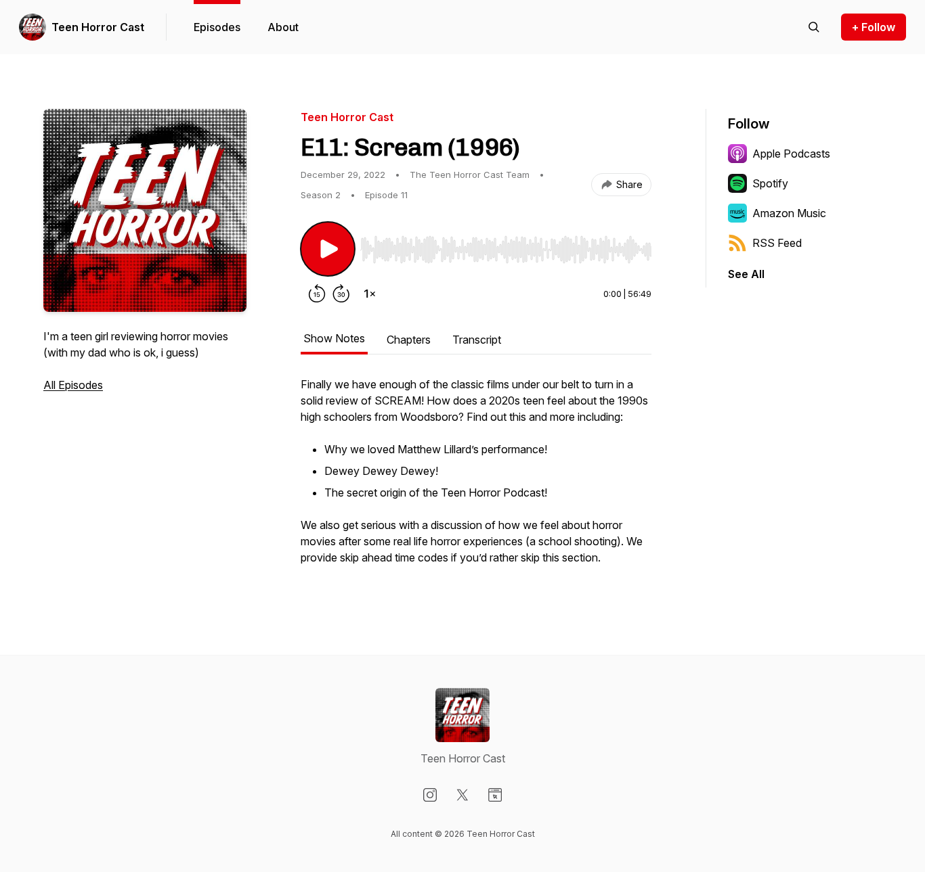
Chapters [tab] (409, 339)
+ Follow (873, 27)
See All (746, 274)
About (283, 27)
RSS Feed (777, 243)
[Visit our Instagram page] (430, 795)
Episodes (217, 27)
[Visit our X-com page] (462, 795)
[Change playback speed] (369, 293)
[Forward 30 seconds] (341, 293)
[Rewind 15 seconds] (316, 293)
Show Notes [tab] (334, 338)
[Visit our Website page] (495, 795)
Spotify (770, 183)
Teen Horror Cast (97, 27)
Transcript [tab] (476, 339)
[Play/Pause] (328, 249)
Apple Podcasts (791, 153)
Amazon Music (789, 213)
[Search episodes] (814, 27)
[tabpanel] (476, 477)
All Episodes (73, 385)
